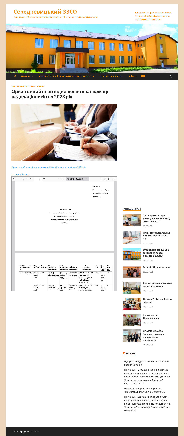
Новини (40, 86)
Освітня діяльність (110, 76)
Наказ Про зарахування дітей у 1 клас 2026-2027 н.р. (156, 235)
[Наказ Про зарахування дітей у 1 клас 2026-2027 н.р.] (132, 233)
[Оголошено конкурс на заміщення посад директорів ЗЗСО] (132, 250)
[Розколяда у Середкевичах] (132, 315)
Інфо (131, 76)
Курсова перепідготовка (23, 86)
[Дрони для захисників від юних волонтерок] (132, 283)
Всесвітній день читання (157, 267)
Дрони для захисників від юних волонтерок (157, 284)
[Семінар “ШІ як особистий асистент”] (132, 299)
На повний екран (20, 174)
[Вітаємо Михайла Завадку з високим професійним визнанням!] (132, 331)
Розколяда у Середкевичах (151, 316)
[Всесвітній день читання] (132, 267)
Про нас (25, 76)
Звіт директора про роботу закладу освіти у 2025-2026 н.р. (156, 218)
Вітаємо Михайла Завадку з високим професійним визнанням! (153, 335)
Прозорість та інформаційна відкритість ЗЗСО (65, 76)
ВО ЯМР (130, 353)
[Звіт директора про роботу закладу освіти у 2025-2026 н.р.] (132, 215)
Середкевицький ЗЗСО (45, 11)
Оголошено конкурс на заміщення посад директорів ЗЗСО (156, 252)
